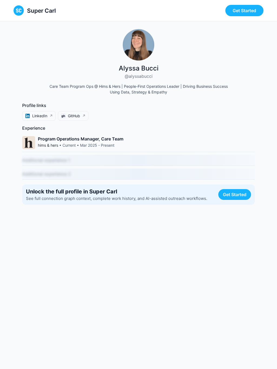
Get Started (244, 10)
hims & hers (48, 145)
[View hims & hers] (28, 142)
